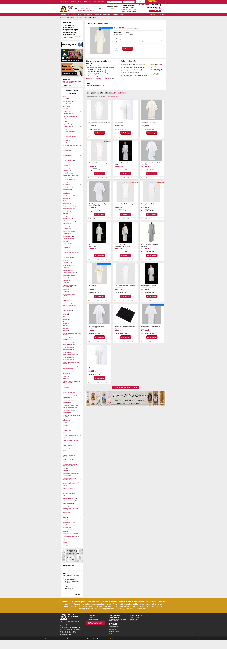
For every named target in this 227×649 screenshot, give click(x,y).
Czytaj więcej (159, 1)
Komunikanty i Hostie (68, 257)
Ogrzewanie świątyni (68, 368)
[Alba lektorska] (125, 110)
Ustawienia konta (134, 619)
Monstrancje (66, 328)
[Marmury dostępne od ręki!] (72, 555)
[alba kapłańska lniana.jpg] (99, 40)
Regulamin (90, 617)
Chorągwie (65, 165)
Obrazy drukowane (67, 344)
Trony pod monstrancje (68, 498)
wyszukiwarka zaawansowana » (86, 10)
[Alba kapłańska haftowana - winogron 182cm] (99, 314)
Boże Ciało (65, 109)
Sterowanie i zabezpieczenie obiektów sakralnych (70, 465)
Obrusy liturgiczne (67, 357)
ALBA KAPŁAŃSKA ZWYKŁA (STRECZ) (149, 245)
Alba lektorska (119, 122)
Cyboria (65, 182)
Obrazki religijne (67, 349)
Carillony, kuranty (67, 163)
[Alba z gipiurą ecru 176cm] (152, 110)
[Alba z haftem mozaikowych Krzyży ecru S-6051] (99, 232)
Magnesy (65, 319)
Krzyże (64, 282)
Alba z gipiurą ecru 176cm (149, 122)
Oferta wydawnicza (67, 359)
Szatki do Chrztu (67, 488)
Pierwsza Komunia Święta (69, 395)
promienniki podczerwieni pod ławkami (72, 585)
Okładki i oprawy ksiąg (68, 371)
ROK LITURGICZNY (68, 114)
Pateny (64, 390)
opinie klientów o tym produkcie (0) (134, 67)
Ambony (65, 129)
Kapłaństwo (66, 233)
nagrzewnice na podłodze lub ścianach (72, 582)
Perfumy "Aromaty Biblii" (69, 392)
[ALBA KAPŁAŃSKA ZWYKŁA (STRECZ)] (152, 232)
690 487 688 (124, 9)
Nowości (65, 542)
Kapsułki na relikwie (68, 238)
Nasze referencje (113, 629)
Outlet (64, 96)
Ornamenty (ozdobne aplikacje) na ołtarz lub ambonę (71, 382)
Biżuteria (65, 153)
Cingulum (65, 168)
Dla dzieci (65, 184)
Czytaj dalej (68, 37)
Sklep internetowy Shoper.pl (204, 638)
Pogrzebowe (66, 402)
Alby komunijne (67, 126)
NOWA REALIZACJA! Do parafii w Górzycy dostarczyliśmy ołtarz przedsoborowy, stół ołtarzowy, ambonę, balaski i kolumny (71, 30)
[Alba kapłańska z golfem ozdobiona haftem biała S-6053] (152, 273)
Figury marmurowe (67, 208)
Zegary (64, 517)
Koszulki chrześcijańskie (69, 272)
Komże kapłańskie (67, 265)
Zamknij (120, 638)
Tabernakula (66, 491)
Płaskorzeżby (66, 412)
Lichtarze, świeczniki (68, 305)
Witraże (65, 506)
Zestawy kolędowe (67, 520)
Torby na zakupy (67, 496)
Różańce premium (67, 443)
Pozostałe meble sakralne (69, 533)
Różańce (65, 438)
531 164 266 (124, 11)
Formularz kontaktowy (114, 631)
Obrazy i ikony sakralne (69, 354)
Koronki (65, 267)
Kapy (64, 241)
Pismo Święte (66, 397)
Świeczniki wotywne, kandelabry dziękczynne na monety (71, 482)
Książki (65, 291)
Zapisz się (67, 85)
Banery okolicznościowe (69, 145)
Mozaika (65, 330)
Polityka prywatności (93, 619)
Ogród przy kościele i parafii (70, 366)
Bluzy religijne (66, 155)
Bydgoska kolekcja (67, 160)
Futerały (65, 213)
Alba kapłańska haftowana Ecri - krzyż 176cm (150, 163)
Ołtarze (64, 376)
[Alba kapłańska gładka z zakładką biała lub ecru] (125, 273)
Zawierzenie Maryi (67, 515)
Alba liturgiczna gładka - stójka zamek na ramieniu (97, 204)
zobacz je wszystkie (113, 96)
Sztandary (65, 475)
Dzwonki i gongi (67, 189)
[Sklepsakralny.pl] (68, 8)
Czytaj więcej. (111, 638)
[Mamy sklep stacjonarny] (72, 55)
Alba (89, 367)
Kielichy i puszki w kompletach (67, 244)
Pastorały (65, 387)
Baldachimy (66, 143)
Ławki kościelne (67, 310)
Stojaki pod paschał (68, 459)
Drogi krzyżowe (67, 187)
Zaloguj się (156, 5)
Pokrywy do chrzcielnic (68, 407)
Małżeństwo (66, 317)
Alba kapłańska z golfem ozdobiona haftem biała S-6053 (150, 286)
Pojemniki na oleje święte (69, 405)
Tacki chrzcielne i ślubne (69, 493)
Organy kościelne (67, 385)
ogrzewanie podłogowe (71, 579)
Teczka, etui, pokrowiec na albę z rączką (125, 327)
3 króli (64, 119)
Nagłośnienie (66, 339)
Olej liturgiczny (66, 373)
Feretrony (65, 198)
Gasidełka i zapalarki (68, 218)
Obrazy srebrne (67, 352)
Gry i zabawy (66, 223)
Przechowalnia (133, 621)
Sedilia (64, 450)
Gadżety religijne (67, 216)
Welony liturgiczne (67, 503)
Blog (110, 628)
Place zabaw (66, 427)
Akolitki (65, 121)
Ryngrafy (65, 448)
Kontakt (111, 633)
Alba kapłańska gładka (148, 204)
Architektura (66, 134)
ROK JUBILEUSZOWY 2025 (70, 116)
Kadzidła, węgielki (67, 226)
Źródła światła (66, 525)
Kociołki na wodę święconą (69, 252)
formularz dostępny (95, 76)
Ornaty (64, 378)
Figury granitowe (67, 203)
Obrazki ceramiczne (68, 342)
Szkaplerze (65, 470)
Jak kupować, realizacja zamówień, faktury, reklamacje (117, 620)
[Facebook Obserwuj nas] (72, 44)
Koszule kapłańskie (68, 270)
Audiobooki (65, 140)
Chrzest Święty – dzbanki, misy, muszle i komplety (71, 176)
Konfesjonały (66, 262)
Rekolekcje (65, 425)
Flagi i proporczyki (67, 201)
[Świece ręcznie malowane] (125, 398)
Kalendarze (66, 228)
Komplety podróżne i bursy (69, 255)
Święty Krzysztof (67, 486)
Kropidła (65, 277)
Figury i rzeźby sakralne (69, 206)
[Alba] (99, 355)
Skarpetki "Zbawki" (68, 453)
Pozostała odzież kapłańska (70, 536)
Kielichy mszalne (67, 236)
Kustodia (65, 289)
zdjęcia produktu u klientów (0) (132, 70)
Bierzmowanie (66, 150)
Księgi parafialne (67, 298)
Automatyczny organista (69, 131)
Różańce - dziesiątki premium (70, 440)
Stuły (64, 468)
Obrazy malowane (67, 347)
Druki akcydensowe (68, 195)
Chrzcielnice (66, 170)
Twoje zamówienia (134, 617)
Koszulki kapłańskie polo (69, 275)
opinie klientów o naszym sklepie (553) (135, 75)
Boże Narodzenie (67, 101)
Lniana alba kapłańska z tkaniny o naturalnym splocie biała (125, 245)
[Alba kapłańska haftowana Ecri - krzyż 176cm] (152, 150)
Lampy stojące (66, 300)
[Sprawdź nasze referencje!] (72, 69)
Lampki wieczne (67, 303)
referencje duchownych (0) (130, 72)
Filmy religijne (66, 211)
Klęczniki (65, 250)
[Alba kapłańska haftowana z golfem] (99, 110)
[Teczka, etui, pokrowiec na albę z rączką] (125, 314)
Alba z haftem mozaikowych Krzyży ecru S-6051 (99, 245)
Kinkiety (65, 247)
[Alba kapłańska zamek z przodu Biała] (125, 150)
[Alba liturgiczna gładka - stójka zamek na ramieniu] (99, 191)
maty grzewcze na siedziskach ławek (69, 589)
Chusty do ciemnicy (68, 179)
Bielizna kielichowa (67, 148)
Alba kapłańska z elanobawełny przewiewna (150, 327)
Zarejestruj (144, 5)
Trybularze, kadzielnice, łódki (70, 501)
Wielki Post (65, 103)
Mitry (64, 325)
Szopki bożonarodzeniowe (69, 473)
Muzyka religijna (67, 337)
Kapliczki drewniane (68, 231)
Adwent (65, 98)
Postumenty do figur (68, 410)
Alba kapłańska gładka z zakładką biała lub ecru (125, 286)
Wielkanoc (65, 106)
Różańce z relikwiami (68, 445)
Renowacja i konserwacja (69, 435)
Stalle (64, 461)
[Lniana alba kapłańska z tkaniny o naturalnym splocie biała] (125, 232)
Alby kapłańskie (67, 124)
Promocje (65, 545)
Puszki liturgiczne (67, 422)
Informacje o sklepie (114, 626)
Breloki (64, 158)
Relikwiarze (66, 432)
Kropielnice (66, 280)
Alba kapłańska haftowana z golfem (99, 122)
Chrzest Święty (66, 173)
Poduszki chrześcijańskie (69, 400)
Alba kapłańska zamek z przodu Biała (124, 163)
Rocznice (65, 111)
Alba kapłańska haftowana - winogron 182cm (96, 327)
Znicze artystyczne (67, 522)
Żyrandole (65, 527)
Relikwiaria (65, 430)
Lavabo (65, 308)
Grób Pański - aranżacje (69, 221)
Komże (64, 260)
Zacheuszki (66, 512)
